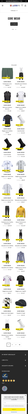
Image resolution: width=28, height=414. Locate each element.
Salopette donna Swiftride (21, 200)
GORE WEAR (7, 81)
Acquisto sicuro (7, 365)
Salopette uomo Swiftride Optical (7, 336)
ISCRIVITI (14, 409)
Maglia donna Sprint (7, 291)
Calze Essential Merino (21, 335)
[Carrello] (25, 5)
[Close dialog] (25, 395)
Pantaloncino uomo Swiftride (7, 84)
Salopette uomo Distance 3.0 (21, 84)
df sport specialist (8, 354)
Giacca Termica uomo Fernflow (21, 223)
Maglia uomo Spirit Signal (7, 313)
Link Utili (5, 360)
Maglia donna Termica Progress (21, 268)
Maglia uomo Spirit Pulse (7, 176)
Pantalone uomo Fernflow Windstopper (7, 223)
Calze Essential (20, 131)
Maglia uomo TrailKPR (21, 291)
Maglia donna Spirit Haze (7, 200)
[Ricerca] (19, 5)
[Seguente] (19, 344)
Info (13, 29)
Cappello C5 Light (21, 313)
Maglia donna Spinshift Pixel (20, 177)
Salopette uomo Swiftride (21, 245)
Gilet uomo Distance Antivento (7, 108)
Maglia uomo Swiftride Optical (21, 108)
